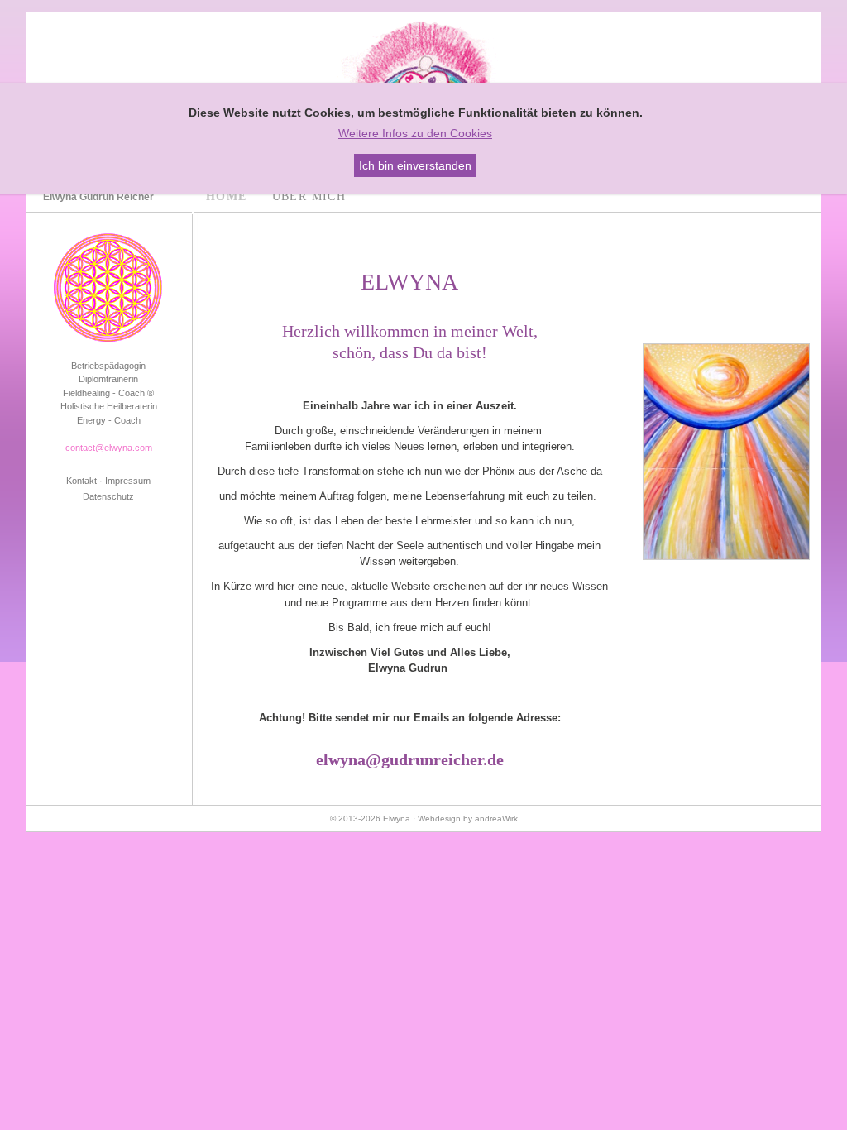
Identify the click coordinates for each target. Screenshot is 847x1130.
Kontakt (81, 481)
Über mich (309, 196)
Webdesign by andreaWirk (468, 818)
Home (226, 196)
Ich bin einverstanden (415, 165)
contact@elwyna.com (108, 447)
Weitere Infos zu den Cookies (415, 133)
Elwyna (396, 818)
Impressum (128, 481)
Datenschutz (108, 496)
